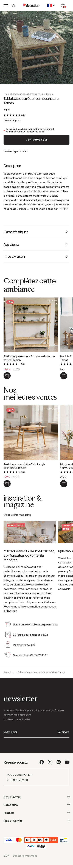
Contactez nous (36, 139)
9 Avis (22, 115)
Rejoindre (63, 731)
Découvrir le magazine (17, 514)
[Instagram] (50, 764)
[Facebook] (41, 764)
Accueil (7, 672)
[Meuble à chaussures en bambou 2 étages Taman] (63, 375)
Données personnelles (25, 855)
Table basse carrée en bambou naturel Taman (29, 94)
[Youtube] (67, 764)
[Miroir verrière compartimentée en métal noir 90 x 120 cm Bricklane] (63, 483)
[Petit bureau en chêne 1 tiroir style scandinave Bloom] (7, 483)
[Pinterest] (58, 764)
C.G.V (7, 855)
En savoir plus (12, 120)
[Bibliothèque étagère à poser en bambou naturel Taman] (7, 375)
